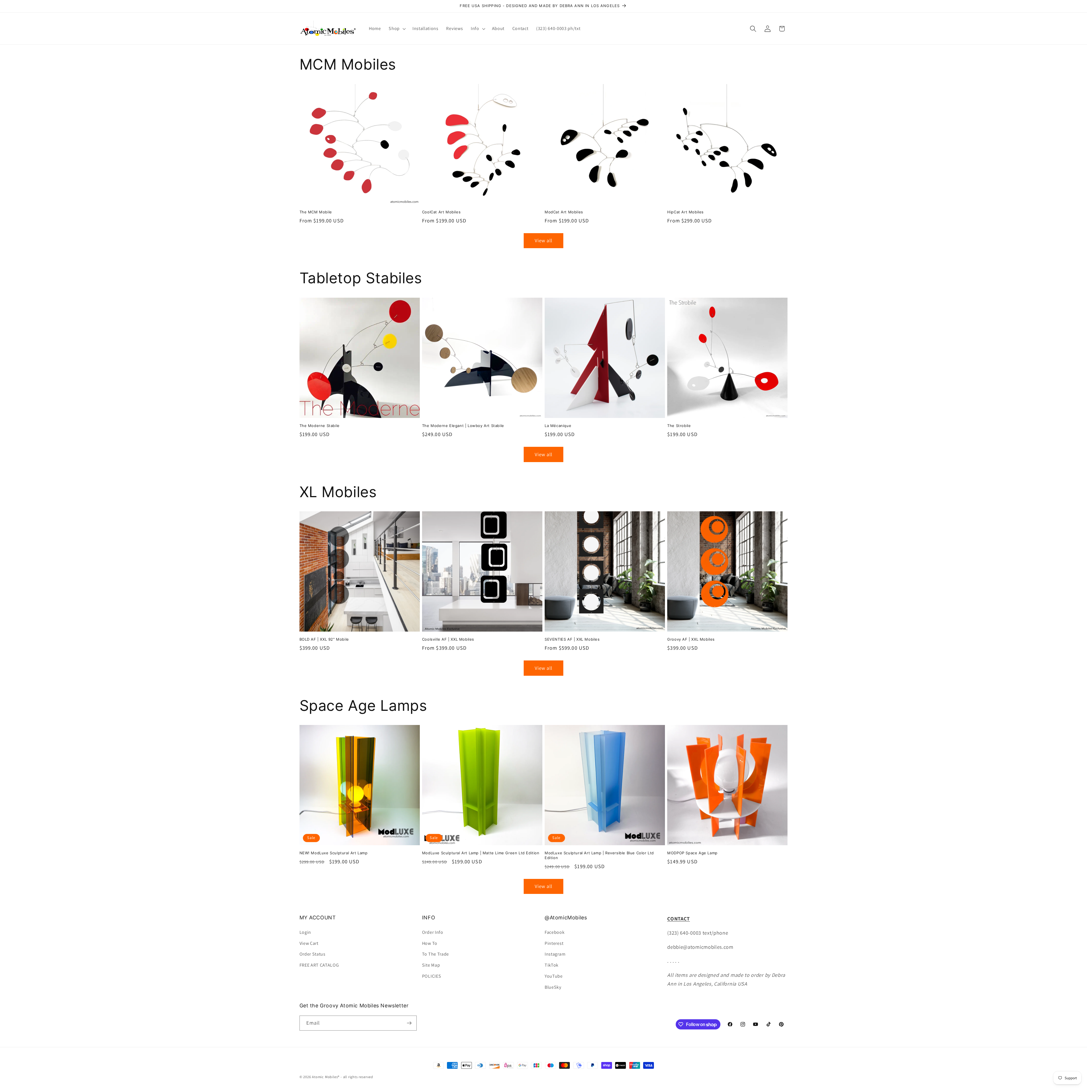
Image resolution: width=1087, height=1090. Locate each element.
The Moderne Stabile (319, 425)
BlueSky (553, 987)
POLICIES (431, 976)
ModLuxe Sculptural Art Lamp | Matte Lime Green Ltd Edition (481, 853)
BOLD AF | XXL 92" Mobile (324, 639)
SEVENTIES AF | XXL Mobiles (572, 639)
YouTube (554, 976)
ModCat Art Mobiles (564, 212)
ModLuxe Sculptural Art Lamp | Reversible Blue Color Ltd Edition (599, 855)
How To (429, 943)
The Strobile (679, 425)
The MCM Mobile (315, 212)
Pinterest (554, 943)
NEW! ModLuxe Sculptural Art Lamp (333, 853)
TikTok (552, 965)
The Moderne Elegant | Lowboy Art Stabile (463, 425)
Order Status (312, 954)
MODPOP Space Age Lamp (692, 853)
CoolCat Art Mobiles (441, 212)
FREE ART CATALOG (319, 965)
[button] (396, 28)
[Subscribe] (409, 1023)
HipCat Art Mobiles (685, 212)
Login (305, 932)
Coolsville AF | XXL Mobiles (448, 639)
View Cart (308, 943)
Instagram (555, 954)
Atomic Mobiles (325, 1076)
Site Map (431, 965)
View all (543, 240)
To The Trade (435, 954)
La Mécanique (558, 425)
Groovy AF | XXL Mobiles (691, 639)
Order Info (432, 932)
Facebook (555, 932)
